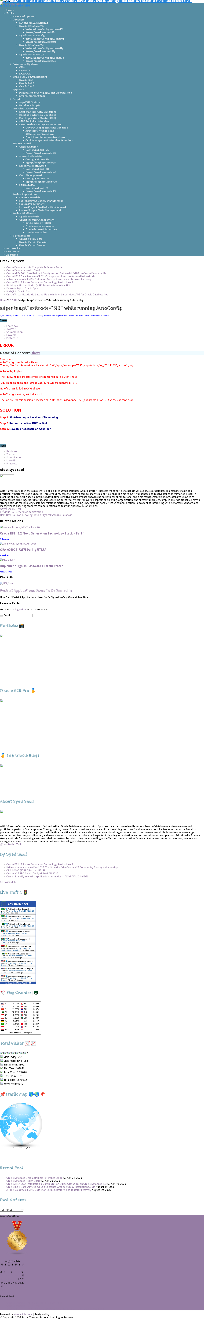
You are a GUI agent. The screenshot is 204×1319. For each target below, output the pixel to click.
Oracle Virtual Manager (33, 242)
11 (5, 1275)
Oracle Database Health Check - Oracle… (16, 949)
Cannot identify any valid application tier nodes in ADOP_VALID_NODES (47, 876)
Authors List (14, 248)
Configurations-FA (37, 188)
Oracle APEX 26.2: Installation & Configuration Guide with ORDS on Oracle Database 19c (56, 273)
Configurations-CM (37, 178)
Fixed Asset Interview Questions (45, 137)
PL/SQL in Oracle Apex (19, 291)
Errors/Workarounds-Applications (52, 316)
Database (19, 19)
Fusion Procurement (31, 204)
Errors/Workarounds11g (40, 51)
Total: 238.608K (15, 1033)
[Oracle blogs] (17, 1254)
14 (16, 1275)
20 (12, 1279)
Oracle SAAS (26, 86)
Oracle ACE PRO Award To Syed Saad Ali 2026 (32, 873)
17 (1, 1279)
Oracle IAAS (26, 80)
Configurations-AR (37, 169)
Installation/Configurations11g (44, 48)
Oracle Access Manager (40, 226)
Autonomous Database (33, 22)
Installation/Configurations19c (45, 29)
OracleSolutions (23, 1314)
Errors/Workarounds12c (41, 61)
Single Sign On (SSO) (38, 223)
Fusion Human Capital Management (41, 200)
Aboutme (12, 254)
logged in (20, 609)
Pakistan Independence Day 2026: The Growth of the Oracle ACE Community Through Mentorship (62, 867)
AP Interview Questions (40, 130)
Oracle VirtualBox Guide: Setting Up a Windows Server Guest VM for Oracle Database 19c (57, 294)
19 (8, 1279)
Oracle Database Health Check (23, 270)
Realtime (16, 1148)
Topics (10, 13)
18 (5, 1279)
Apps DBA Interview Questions (38, 111)
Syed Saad (4, 316)
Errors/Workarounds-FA (41, 191)
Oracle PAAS (26, 83)
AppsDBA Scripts (29, 102)
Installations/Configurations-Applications (45, 92)
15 (19, 1275)
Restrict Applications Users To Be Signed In (36, 590)
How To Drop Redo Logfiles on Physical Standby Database (36, 515)
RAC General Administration (21, 512)
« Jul (2, 1290)
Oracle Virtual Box (30, 238)
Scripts (17, 99)
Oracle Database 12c (31, 54)
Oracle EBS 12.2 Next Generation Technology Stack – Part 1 (39, 282)
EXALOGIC (25, 73)
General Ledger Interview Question (47, 127)
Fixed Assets (27, 184)
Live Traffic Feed (18, 903)
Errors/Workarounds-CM (41, 181)
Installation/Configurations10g (45, 38)
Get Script (8, 983)
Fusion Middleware (24, 213)
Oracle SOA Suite (36, 232)
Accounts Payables (31, 156)
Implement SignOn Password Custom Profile (31, 566)
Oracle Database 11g (31, 45)
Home (10, 10)
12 (8, 1275)
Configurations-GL (37, 150)
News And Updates (24, 16)
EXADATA (24, 70)
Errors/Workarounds (32, 96)
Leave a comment (92, 316)
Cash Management (30, 175)
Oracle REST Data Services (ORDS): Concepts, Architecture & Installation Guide (50, 276)
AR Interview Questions (40, 134)
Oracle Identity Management (36, 219)
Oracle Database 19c (31, 26)
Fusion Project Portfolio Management (42, 207)
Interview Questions (25, 108)
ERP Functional (22, 143)
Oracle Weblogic (29, 216)
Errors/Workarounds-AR (41, 172)
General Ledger (28, 146)
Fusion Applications (25, 194)
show (35, 353)
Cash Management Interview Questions (50, 140)
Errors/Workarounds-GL (41, 153)
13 (12, 1275)
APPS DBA (13, 300)
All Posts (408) (8, 882)
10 (1, 1275)
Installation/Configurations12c (45, 57)
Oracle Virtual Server (32, 245)
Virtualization (21, 235)
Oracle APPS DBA (75, 316)
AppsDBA (18, 89)
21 (16, 1279)
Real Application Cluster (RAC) (37, 118)
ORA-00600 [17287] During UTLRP (23, 549)
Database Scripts (29, 105)
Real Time (17, 983)
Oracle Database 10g (32, 35)
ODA (22, 67)
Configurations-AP (37, 159)
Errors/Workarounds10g (41, 42)
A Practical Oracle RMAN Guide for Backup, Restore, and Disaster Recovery (48, 279)
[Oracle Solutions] (12, 4)
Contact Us (13, 251)
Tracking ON (26, 983)
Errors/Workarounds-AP (41, 162)
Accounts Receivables (32, 165)
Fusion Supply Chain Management (40, 210)
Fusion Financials (29, 197)
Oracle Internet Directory (41, 229)
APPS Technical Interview (34, 121)
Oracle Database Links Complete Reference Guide (34, 267)
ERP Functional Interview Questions (41, 124)
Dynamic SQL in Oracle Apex (22, 288)
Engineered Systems (25, 64)
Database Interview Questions (37, 115)
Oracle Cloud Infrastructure (30, 76)
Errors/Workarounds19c (41, 32)
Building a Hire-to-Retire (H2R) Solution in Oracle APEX (38, 285)
